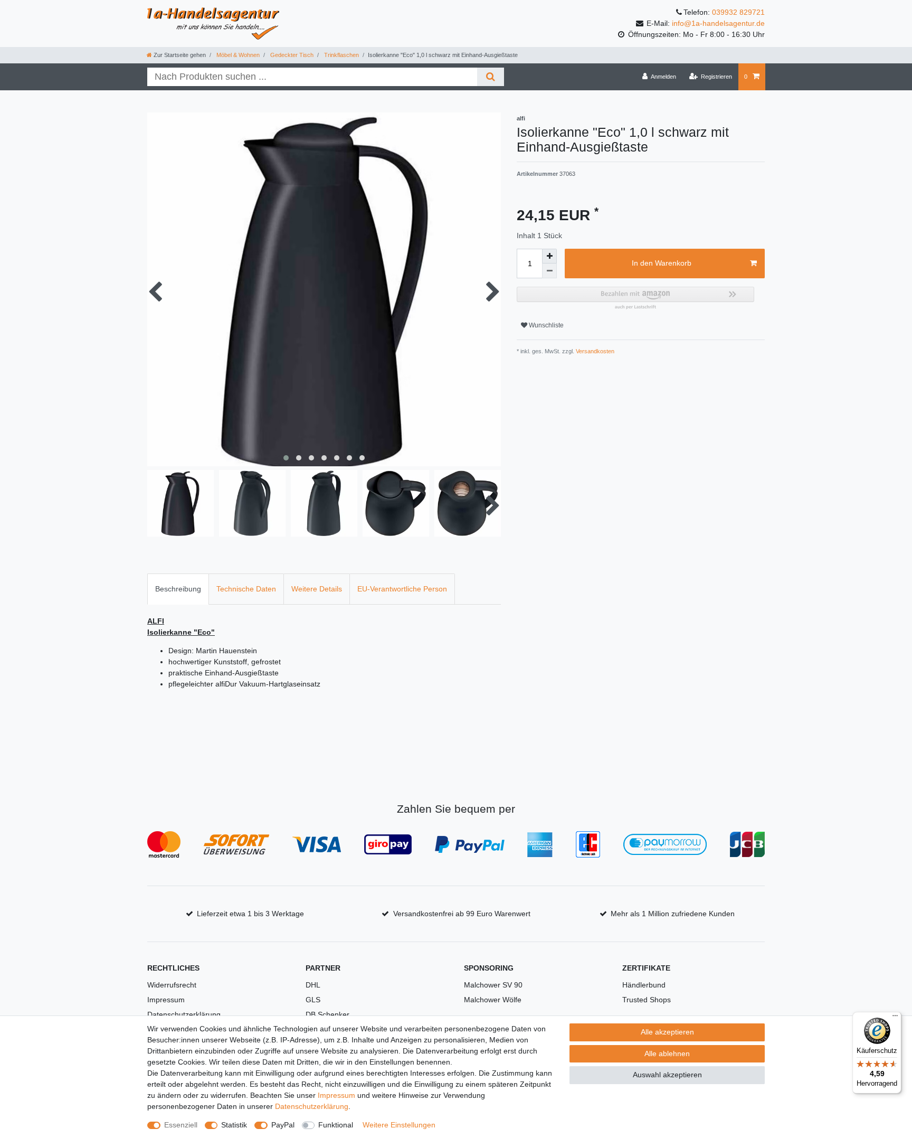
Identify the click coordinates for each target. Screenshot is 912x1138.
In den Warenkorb (661, 263)
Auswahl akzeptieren (667, 1074)
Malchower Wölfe (492, 999)
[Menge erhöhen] (549, 256)
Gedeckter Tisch (291, 55)
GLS (313, 999)
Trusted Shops (646, 999)
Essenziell (180, 1125)
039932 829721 (738, 12)
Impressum (166, 999)
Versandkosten (594, 351)
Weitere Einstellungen (399, 1125)
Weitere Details (316, 589)
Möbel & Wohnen (237, 55)
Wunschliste (545, 325)
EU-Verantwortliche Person (402, 589)
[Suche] (490, 77)
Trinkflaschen (340, 55)
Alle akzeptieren (667, 1032)
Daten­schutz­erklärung (311, 1106)
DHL (313, 985)
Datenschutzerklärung (184, 1014)
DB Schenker (327, 1014)
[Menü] (895, 1018)
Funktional (335, 1125)
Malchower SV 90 (493, 985)
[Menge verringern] (549, 271)
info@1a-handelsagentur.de (718, 23)
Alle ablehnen (667, 1053)
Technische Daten (246, 589)
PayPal (282, 1125)
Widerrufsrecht (171, 985)
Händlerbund (644, 985)
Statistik (234, 1125)
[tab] (178, 589)
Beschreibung (178, 589)
